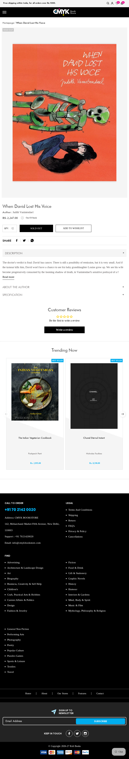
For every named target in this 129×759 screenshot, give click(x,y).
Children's (12, 589)
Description (65, 253)
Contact (100, 693)
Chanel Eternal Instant (94, 438)
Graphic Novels (76, 578)
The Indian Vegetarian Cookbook (35, 438)
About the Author (63, 287)
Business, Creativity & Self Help (24, 584)
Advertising (13, 562)
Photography (14, 639)
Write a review (64, 329)
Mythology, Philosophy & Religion (87, 610)
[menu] (5, 12)
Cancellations (75, 536)
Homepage (8, 22)
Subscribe (100, 721)
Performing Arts (15, 634)
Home (28, 693)
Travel (10, 672)
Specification (63, 294)
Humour (72, 589)
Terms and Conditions (80, 509)
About (44, 693)
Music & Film (75, 605)
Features (82, 693)
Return (72, 520)
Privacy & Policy (77, 531)
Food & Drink (75, 567)
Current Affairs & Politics (20, 600)
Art (9, 573)
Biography (12, 578)
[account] (112, 4)
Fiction (72, 562)
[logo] (64, 12)
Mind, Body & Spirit (79, 600)
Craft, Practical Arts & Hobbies (23, 594)
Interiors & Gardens (79, 594)
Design (11, 605)
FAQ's (71, 526)
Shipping (73, 515)
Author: (7, 212)
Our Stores (62, 693)
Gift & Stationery (77, 573)
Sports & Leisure (16, 661)
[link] (108, 4)
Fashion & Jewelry (17, 610)
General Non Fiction (18, 629)
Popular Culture (15, 650)
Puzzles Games (15, 656)
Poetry (10, 645)
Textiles (11, 666)
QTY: (6, 228)
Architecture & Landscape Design (25, 567)
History (72, 584)
